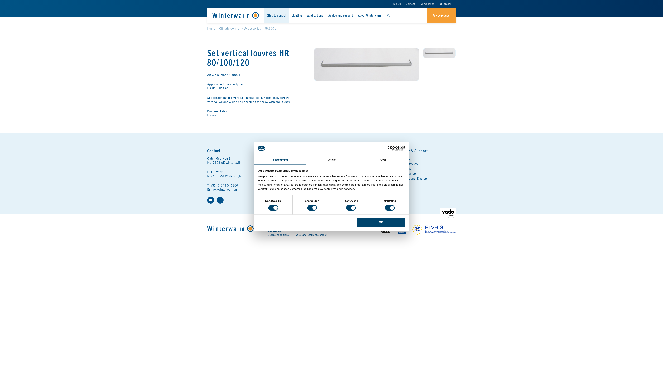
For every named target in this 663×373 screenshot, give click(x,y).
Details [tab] (331, 159)
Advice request (409, 163)
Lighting (296, 15)
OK (381, 222)
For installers (408, 173)
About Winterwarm (370, 15)
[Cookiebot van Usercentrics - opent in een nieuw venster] (390, 148)
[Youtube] (210, 200)
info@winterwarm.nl (224, 189)
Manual (212, 115)
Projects (396, 3)
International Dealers (413, 178)
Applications (315, 15)
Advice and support (340, 15)
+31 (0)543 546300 (224, 185)
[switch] (312, 208)
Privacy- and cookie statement (310, 234)
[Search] (388, 15)
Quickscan (406, 168)
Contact (410, 3)
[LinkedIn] (220, 200)
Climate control (276, 15)
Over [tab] (383, 159)
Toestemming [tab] (279, 159)
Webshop (429, 3)
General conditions (278, 234)
